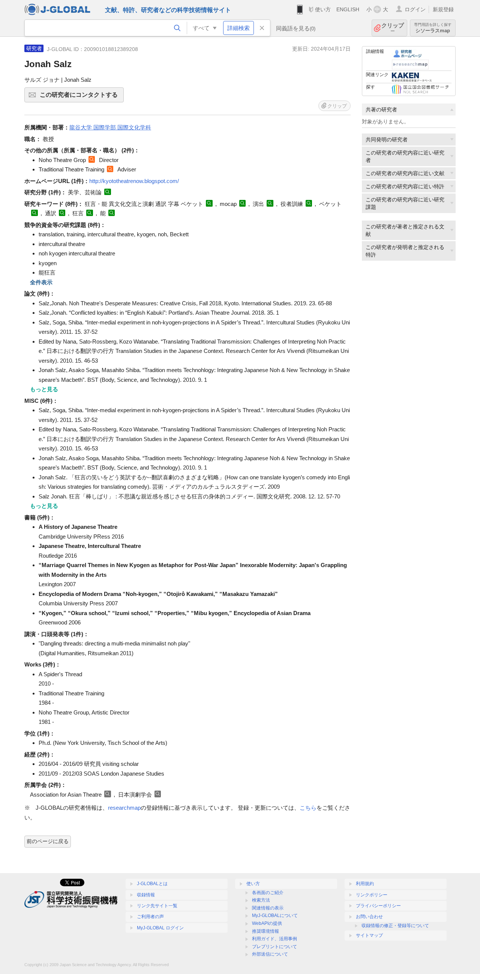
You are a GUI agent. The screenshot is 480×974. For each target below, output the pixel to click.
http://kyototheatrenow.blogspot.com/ (134, 181)
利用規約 (365, 883)
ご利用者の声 (150, 916)
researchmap (124, 807)
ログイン (415, 9)
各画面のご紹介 (268, 892)
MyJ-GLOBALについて (275, 915)
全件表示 (41, 282)
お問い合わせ (369, 916)
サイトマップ (369, 935)
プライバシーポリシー (378, 905)
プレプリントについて (274, 946)
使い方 (323, 9)
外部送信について (270, 954)
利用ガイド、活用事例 (274, 938)
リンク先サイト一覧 (157, 905)
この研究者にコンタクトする (82, 97)
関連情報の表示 (268, 908)
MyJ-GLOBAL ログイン (160, 927)
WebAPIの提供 (267, 923)
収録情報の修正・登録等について (395, 925)
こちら (308, 807)
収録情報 (146, 894)
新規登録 (443, 9)
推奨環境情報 (265, 931)
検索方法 (261, 900)
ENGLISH (347, 9)
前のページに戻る (48, 841)
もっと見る (44, 389)
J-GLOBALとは (152, 883)
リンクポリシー (371, 894)
